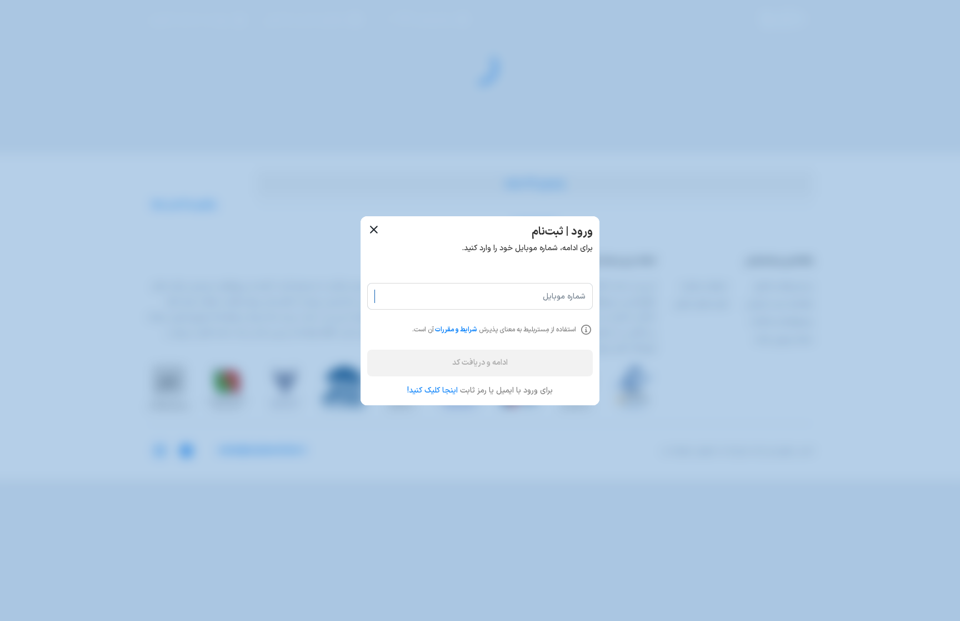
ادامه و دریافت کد (480, 363)
